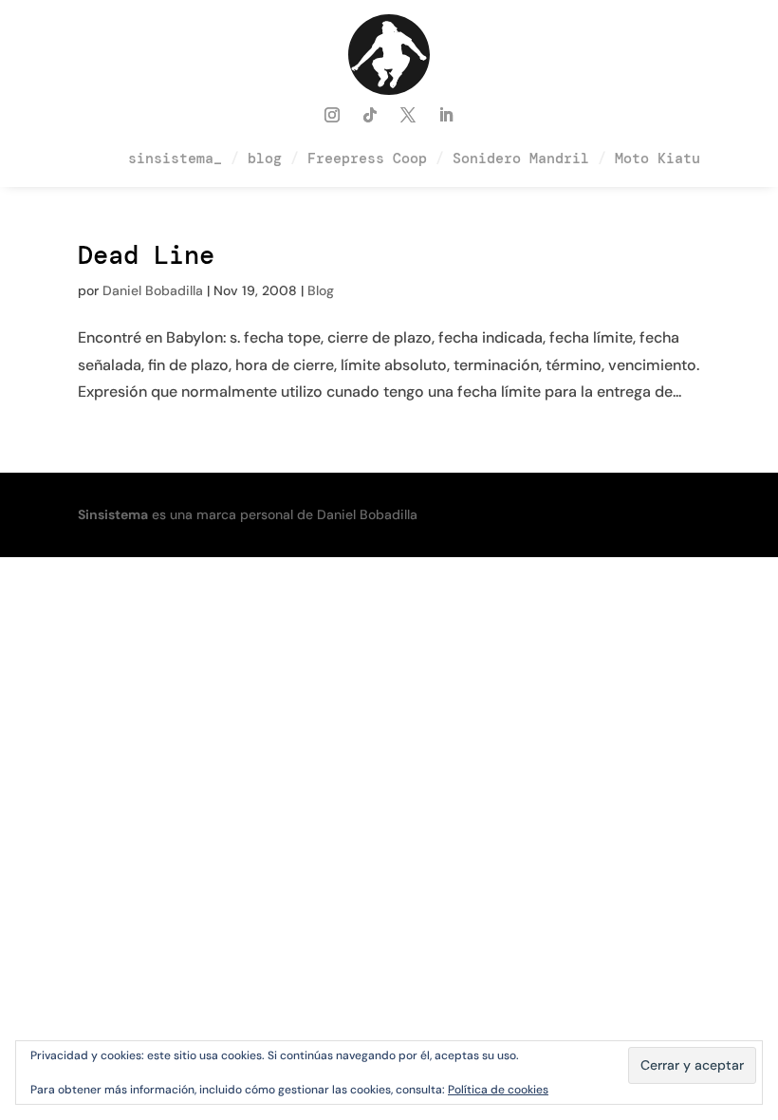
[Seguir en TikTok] (370, 115)
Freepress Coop (367, 158)
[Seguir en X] (408, 115)
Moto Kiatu (657, 158)
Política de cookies (498, 1089)
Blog (320, 290)
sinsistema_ (175, 158)
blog (265, 158)
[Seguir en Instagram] (332, 115)
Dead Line (146, 254)
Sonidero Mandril (521, 158)
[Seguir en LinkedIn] (446, 115)
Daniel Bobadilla (152, 290)
